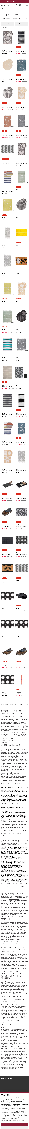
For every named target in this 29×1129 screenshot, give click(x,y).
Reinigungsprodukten (14, 899)
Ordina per (21, 23)
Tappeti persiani (16, 18)
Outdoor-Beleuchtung (14, 913)
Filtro (7, 23)
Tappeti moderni (6, 18)
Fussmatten (10, 871)
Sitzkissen (22, 911)
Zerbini (25, 18)
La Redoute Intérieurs (6, 763)
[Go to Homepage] (6, 5)
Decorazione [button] (10, 704)
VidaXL (8, 1014)
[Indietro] (2, 14)
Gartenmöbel (4, 925)
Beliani (2, 1014)
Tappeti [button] (16, 704)
